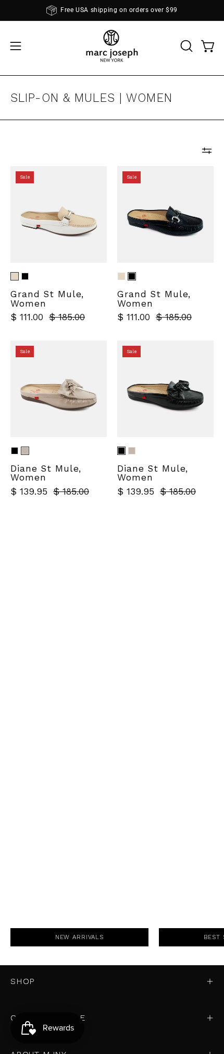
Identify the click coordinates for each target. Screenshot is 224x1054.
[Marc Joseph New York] (112, 45)
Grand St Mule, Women (47, 299)
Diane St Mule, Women (45, 473)
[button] (185, 46)
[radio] (14, 276)
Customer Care (47, 1018)
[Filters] (206, 150)
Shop (22, 981)
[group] (112, 10)
